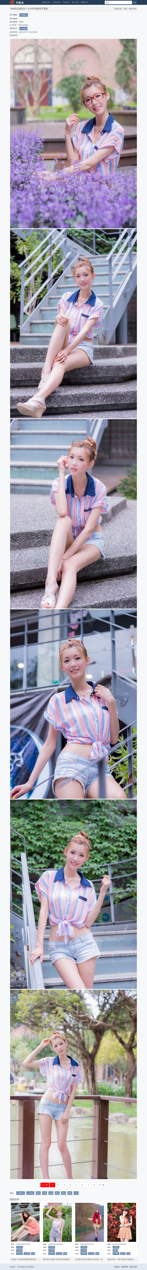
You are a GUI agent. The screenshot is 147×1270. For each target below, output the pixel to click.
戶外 (76, 1193)
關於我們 (133, 1267)
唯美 (38, 1193)
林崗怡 (115, 1250)
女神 (51, 1193)
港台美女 (75, 2)
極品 (57, 1193)
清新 (44, 1193)
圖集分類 (46, 2)
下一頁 (102, 1185)
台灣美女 (23, 15)
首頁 (125, 8)
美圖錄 (117, 1267)
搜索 (134, 2)
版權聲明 (124, 1267)
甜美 (70, 1193)
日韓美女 (66, 2)
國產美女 (84, 2)
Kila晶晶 (23, 28)
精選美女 (57, 2)
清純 (63, 1193)
